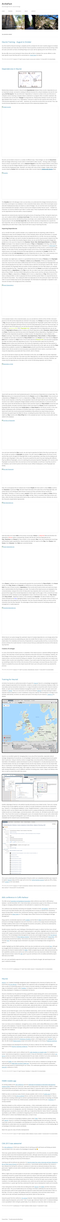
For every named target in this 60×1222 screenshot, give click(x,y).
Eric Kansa (24, 1198)
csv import (24, 669)
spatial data (48, 885)
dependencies (31, 669)
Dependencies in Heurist (12, 69)
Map (23, 988)
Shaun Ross (51, 937)
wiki (22, 954)
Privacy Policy (5, 1219)
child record (52, 245)
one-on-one (32, 59)
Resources (18, 11)
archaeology (25, 885)
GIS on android (20, 1096)
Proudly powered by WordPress (16, 1219)
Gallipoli (50, 1039)
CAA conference (19, 1084)
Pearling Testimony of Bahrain (20, 1046)
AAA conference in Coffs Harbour (15, 897)
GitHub (10, 690)
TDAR (36, 1118)
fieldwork (31, 1133)
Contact (33, 11)
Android (23, 1133)
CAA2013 (27, 1205)
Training (10, 11)
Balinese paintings (52, 1041)
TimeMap (27, 1071)
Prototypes (51, 1099)
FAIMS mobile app (9, 1081)
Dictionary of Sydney (25, 1039)
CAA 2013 (4, 1067)
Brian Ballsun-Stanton (23, 937)
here (8, 940)
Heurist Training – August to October (16, 42)
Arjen (46, 1205)
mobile (39, 1133)
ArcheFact (7, 3)
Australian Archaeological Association (20, 901)
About (26, 11)
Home (3, 11)
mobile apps (47, 1094)
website (39, 690)
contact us (50, 694)
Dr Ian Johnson (13, 984)
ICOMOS (27, 920)
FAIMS (26, 950)
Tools (14, 1071)
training (38, 59)
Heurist (15, 59)
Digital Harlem (17, 1041)
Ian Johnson (54, 935)
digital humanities (37, 885)
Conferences (16, 969)
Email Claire (33, 55)
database (31, 885)
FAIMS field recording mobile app (20, 1063)
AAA (26, 969)
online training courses (38, 880)
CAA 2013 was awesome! (12, 1143)
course (24, 59)
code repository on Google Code (38, 1052)
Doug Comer (15, 914)
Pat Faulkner (45, 908)
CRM (39, 920)
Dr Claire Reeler (51, 59)
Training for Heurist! (10, 679)
